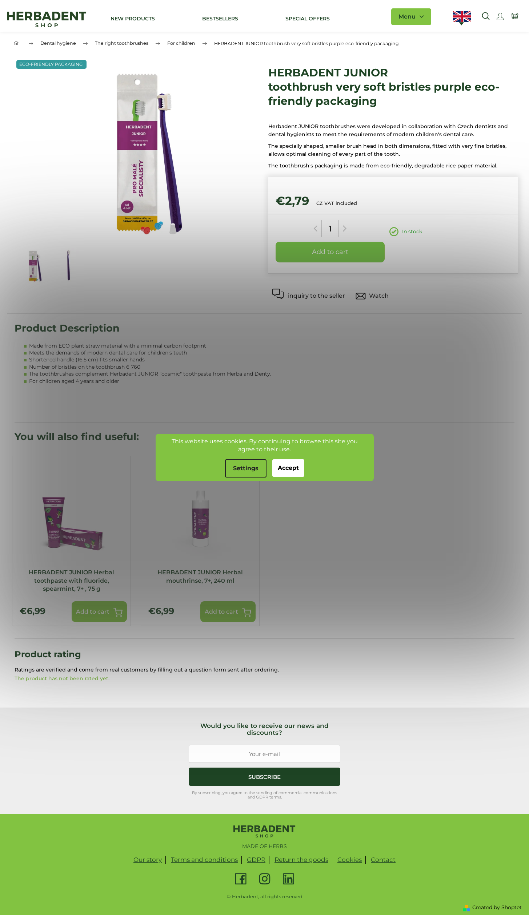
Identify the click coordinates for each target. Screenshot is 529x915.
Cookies (349, 859)
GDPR (256, 859)
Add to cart (330, 252)
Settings (246, 468)
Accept (288, 467)
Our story (147, 859)
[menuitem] (132, 18)
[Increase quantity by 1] (343, 228)
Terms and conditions (204, 859)
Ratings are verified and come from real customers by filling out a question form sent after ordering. (147, 669)
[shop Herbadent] (264, 831)
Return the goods (301, 859)
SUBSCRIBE (264, 776)
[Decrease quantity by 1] (316, 228)
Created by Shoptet (497, 907)
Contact (383, 859)
